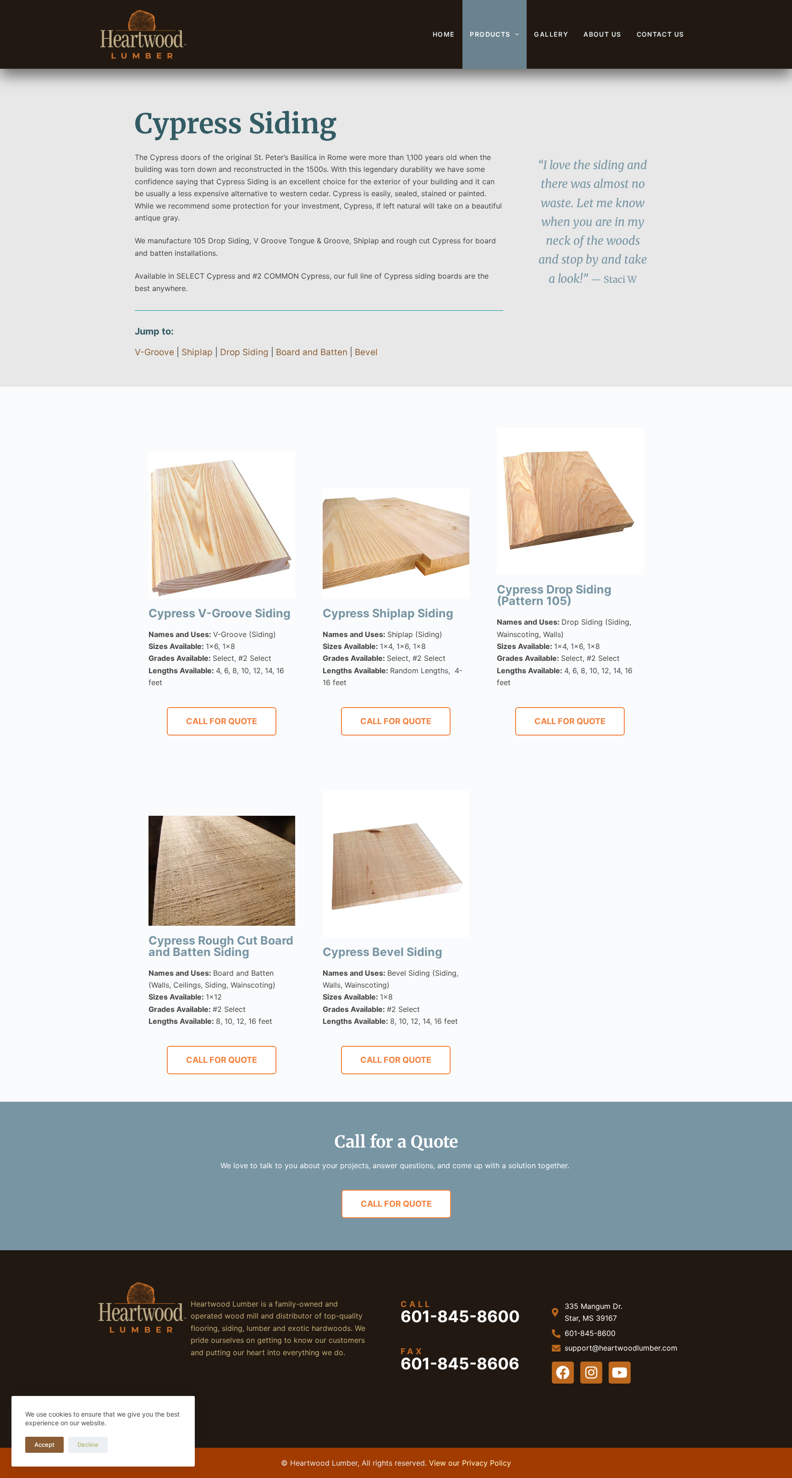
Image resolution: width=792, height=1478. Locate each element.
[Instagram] (591, 1373)
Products (490, 34)
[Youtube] (620, 1373)
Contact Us (660, 34)
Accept (44, 1444)
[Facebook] (563, 1373)
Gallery (551, 34)
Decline (88, 1444)
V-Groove (154, 352)
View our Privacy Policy (470, 1462)
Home (444, 34)
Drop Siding (244, 352)
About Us (602, 34)
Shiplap (197, 352)
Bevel (366, 352)
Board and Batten (311, 352)
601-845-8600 (460, 1316)
